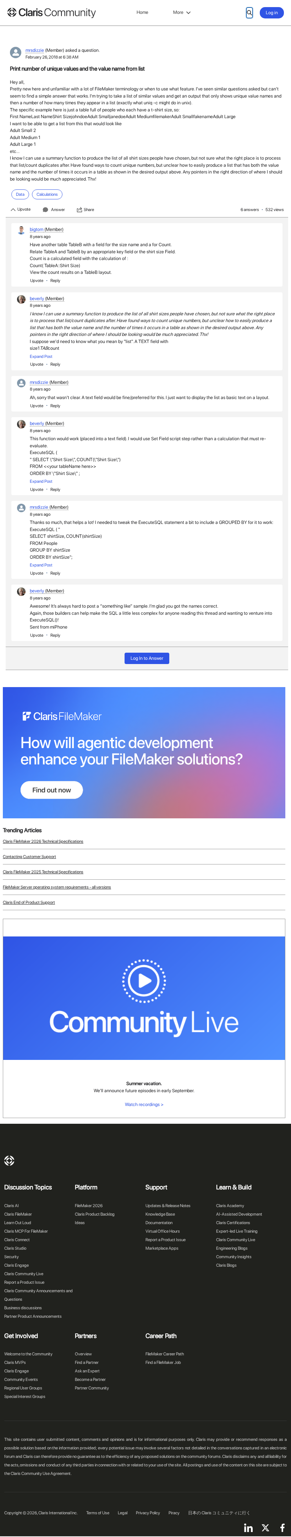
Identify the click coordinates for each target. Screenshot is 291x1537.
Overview (83, 1353)
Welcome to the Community (28, 1353)
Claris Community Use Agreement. (41, 1473)
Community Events (21, 1379)
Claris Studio (15, 1248)
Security (11, 1256)
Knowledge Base (160, 1214)
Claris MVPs (15, 1362)
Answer (58, 209)
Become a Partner (90, 1379)
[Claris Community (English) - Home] (51, 13)
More (178, 12)
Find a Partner (87, 1362)
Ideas (80, 1222)
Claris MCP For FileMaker (26, 1231)
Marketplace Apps (162, 1248)
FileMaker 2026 (89, 1205)
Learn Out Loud (17, 1222)
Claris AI (11, 1205)
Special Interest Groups (24, 1396)
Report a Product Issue (24, 1282)
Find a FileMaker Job (163, 1362)
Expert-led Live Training (237, 1231)
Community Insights (234, 1256)
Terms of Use (97, 1512)
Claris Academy (230, 1205)
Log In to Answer (147, 658)
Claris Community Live (23, 1273)
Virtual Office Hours (163, 1231)
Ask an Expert (87, 1371)
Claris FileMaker (18, 1214)
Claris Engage (16, 1265)
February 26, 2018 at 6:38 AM (52, 57)
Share (89, 209)
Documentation (159, 1222)
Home (142, 12)
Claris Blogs (226, 1265)
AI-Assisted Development (239, 1214)
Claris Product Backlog (95, 1214)
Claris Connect (17, 1239)
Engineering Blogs (232, 1248)
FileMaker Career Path (165, 1353)
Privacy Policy (148, 1512)
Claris (9, 1161)
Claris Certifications (233, 1222)
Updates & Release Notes (168, 1205)
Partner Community (92, 1388)
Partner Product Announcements (33, 1316)
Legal (122, 1512)
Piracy (174, 1512)
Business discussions (23, 1307)
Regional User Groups (23, 1388)
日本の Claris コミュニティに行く (219, 1512)
